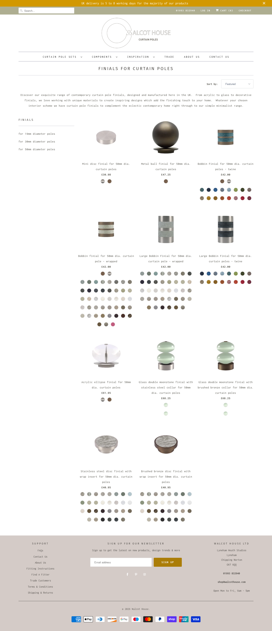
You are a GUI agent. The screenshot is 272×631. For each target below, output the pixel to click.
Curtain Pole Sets (61, 57)
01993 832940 (185, 10)
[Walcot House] (136, 34)
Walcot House (140, 609)
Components (103, 57)
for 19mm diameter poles (37, 133)
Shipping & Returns (40, 592)
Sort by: (213, 84)
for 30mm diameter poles (37, 141)
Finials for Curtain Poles (136, 68)
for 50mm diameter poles (37, 149)
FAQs (40, 550)
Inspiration (139, 57)
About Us (192, 57)
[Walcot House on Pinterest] (136, 574)
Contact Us (219, 57)
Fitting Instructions (40, 568)
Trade (169, 57)
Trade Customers (40, 580)
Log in (205, 10)
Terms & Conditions (40, 586)
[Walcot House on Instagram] (144, 574)
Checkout (245, 10)
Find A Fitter (40, 574)
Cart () (226, 10)
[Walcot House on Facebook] (127, 574)
